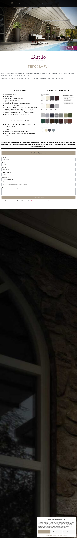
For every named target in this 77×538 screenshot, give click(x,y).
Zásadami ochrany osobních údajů (41, 201)
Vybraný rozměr (6, 172)
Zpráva (4, 187)
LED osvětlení (6, 177)
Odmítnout (56, 532)
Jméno (4, 157)
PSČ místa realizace (7, 182)
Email (3, 162)
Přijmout (44, 532)
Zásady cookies (49, 535)
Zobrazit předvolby (68, 532)
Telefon (4, 167)
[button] (42, 3)
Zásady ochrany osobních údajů (60, 535)
